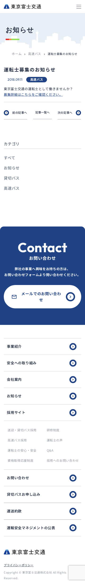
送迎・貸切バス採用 (22, 430)
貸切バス (12, 178)
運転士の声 (55, 440)
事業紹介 (14, 346)
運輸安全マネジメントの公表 (31, 527)
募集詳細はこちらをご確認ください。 (33, 94)
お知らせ (12, 168)
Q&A (50, 450)
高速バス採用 (17, 440)
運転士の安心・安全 (22, 450)
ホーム (16, 53)
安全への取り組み (22, 362)
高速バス (34, 53)
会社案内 (14, 379)
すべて (9, 157)
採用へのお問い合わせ (63, 460)
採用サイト (16, 412)
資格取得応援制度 (20, 460)
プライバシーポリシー (19, 565)
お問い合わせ (18, 477)
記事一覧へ (42, 112)
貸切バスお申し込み (23, 494)
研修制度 (53, 430)
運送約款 (14, 510)
